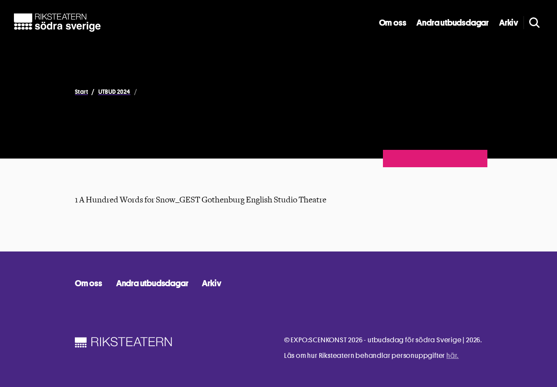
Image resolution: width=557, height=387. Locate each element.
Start (81, 91)
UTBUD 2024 (114, 91)
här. (452, 355)
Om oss (392, 22)
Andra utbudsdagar (452, 22)
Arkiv (508, 22)
